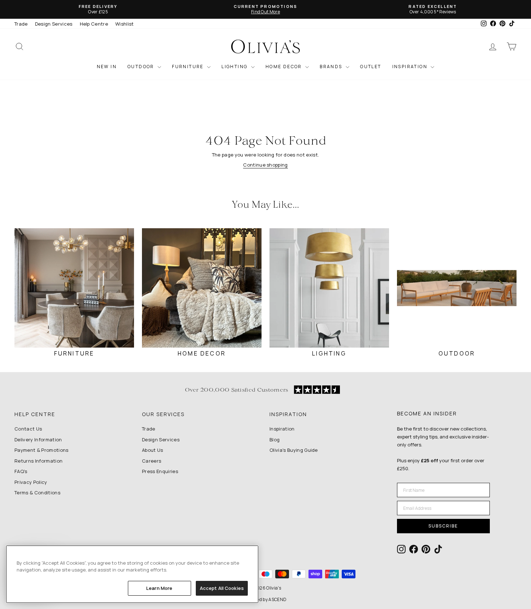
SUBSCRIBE (443, 526)
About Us (152, 450)
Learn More (159, 588)
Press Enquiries (160, 471)
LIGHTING (235, 66)
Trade (21, 24)
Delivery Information (38, 439)
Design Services (54, 24)
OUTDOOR (142, 66)
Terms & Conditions (37, 492)
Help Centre (94, 24)
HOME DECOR (284, 66)
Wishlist (124, 24)
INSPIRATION (410, 66)
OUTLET (370, 66)
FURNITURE (188, 66)
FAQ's (20, 471)
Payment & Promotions (41, 450)
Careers (151, 461)
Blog (274, 439)
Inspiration (282, 428)
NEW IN (107, 66)
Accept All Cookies (222, 588)
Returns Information (38, 461)
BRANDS (332, 66)
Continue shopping (265, 165)
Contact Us (28, 428)
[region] (132, 574)
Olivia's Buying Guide (293, 450)
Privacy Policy (30, 482)
